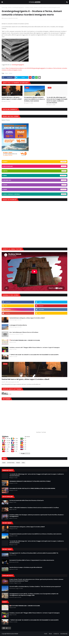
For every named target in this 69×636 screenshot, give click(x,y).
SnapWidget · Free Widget (41, 432)
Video (33, 189)
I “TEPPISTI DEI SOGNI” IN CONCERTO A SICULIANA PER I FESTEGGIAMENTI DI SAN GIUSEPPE (33, 354)
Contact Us (56, 633)
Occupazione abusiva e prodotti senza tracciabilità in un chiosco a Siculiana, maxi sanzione (34, 99)
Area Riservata (63, 633)
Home (45, 633)
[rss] (18, 305)
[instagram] (18, 309)
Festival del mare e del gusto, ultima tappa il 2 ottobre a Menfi (12, 98)
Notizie (10, 7)
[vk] (51, 309)
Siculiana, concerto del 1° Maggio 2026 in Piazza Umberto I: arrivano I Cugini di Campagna (34, 347)
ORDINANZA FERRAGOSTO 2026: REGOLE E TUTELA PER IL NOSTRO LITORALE (29, 481)
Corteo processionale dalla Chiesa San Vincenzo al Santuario (26, 500)
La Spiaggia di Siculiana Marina (18, 325)
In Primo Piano (10, 462)
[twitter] (51, 302)
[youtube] (18, 313)
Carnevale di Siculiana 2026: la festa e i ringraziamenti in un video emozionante (31, 560)
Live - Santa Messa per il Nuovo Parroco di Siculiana (23, 332)
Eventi (33, 161)
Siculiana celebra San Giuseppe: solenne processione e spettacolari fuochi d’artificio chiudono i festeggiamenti (36, 515)
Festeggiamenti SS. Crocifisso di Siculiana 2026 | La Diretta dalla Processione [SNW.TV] (33, 553)
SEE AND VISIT (33, 180)
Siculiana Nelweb (14, 633)
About (50, 633)
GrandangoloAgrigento (18, 64)
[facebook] (18, 302)
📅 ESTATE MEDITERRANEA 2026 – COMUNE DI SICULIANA (24, 340)
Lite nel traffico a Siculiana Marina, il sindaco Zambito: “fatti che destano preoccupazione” (35, 586)
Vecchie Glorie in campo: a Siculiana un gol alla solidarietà (25, 567)
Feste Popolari (33, 166)
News (6, 73)
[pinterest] (51, 305)
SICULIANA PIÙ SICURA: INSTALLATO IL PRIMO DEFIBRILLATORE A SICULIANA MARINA (32, 488)
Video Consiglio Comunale (33, 194)
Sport (33, 185)
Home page (4, 7)
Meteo (33, 171)
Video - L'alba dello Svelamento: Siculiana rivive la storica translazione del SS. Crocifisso (34, 507)
